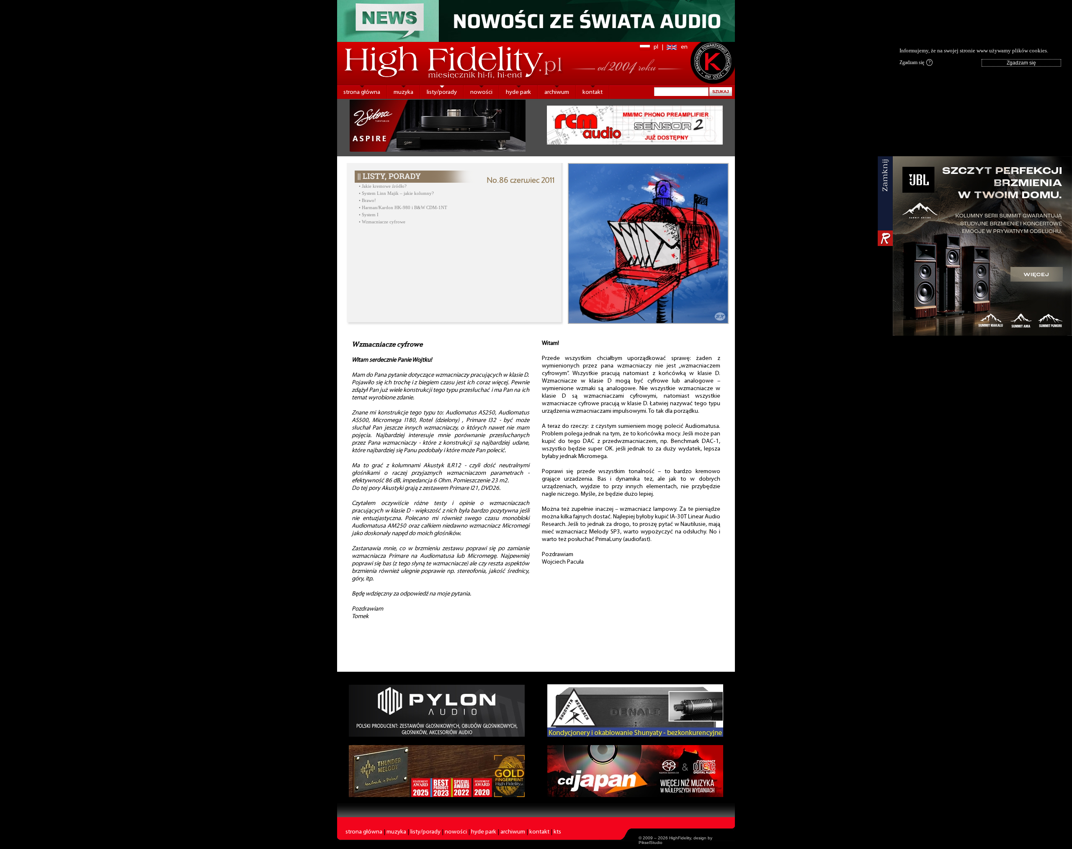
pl (656, 47)
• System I (369, 214)
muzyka (403, 92)
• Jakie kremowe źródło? (383, 186)
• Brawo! (367, 200)
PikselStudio (650, 842)
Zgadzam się (914, 62)
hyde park (518, 92)
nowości (481, 92)
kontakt (592, 92)
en (684, 47)
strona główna (361, 92)
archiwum (556, 92)
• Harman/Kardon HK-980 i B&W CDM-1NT (403, 207)
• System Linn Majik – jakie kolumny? (396, 193)
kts (557, 832)
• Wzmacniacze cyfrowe (382, 222)
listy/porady (442, 92)
